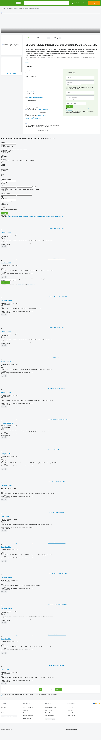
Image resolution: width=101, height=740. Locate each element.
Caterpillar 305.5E (6, 485)
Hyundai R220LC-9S (7, 423)
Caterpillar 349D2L (6, 577)
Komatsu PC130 (6, 392)
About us (3, 707)
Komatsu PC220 (6, 263)
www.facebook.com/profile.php (33, 118)
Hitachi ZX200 (5, 516)
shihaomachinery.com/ (31, 117)
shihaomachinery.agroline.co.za (35, 97)
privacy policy (86, 108)
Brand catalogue (27, 718)
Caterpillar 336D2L (6, 300)
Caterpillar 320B (5, 454)
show (4, 207)
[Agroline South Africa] (7, 3)
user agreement (31, 284)
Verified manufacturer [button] (30, 76)
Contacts (3, 712)
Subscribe (5, 282)
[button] (32, 100)
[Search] (25, 3)
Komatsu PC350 (6, 232)
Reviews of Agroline (28, 715)
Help (2, 710)
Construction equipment (7, 696)
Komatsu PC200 (6, 362)
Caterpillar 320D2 (6, 639)
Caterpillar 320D (6, 547)
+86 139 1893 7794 (43, 109)
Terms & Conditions (28, 707)
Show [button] (36, 109)
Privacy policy (26, 710)
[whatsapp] (51, 110)
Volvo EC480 (5, 669)
